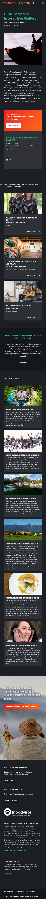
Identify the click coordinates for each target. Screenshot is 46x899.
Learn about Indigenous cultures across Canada (21, 707)
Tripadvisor (27, 815)
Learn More (23, 362)
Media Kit (32, 891)
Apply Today (9, 780)
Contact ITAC (21, 851)
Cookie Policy (21, 891)
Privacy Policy (8, 891)
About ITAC (8, 851)
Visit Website (13, 125)
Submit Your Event (11, 800)
